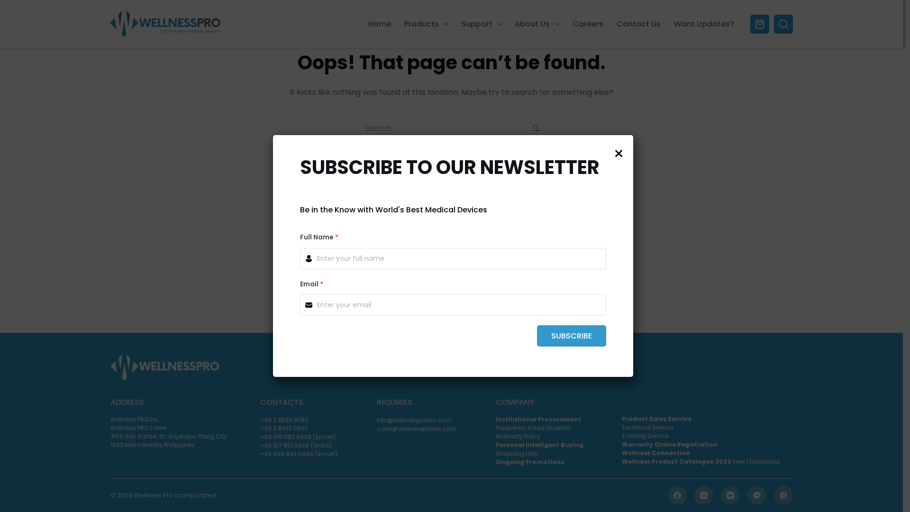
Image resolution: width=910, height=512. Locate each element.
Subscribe (571, 335)
